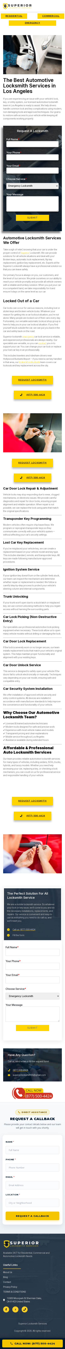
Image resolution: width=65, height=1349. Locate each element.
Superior (25, 253)
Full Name (12, 139)
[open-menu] (60, 6)
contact (42, 343)
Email (10, 1177)
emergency (28, 336)
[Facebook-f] (6, 1309)
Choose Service (16, 179)
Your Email (13, 165)
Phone (11, 1159)
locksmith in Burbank (29, 362)
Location (13, 1194)
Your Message (14, 194)
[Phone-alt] (25, 1309)
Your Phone (13, 152)
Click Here (32, 1096)
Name (10, 1142)
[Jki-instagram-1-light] (15, 1309)
